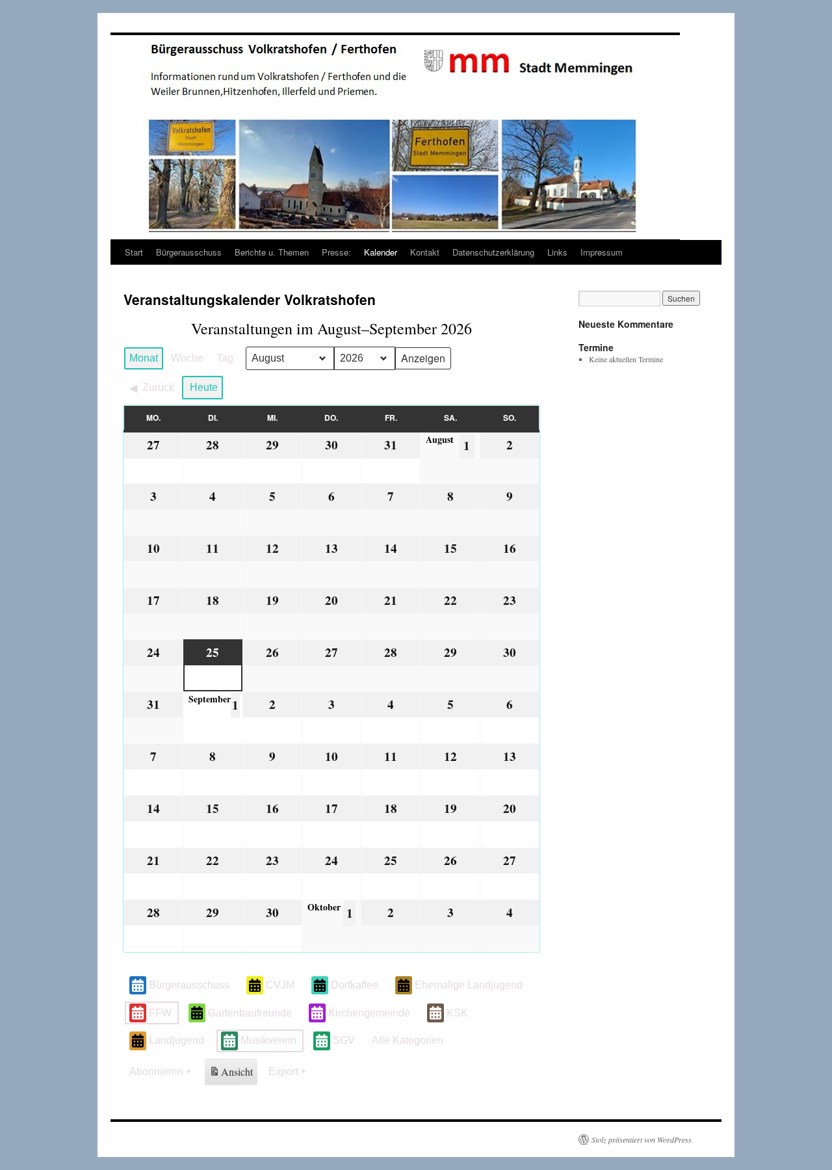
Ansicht (232, 1075)
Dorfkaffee (354, 985)
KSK (457, 1012)
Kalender (380, 252)
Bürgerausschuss (189, 252)
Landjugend (176, 1040)
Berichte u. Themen (272, 252)
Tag (224, 358)
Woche (187, 358)
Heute (204, 387)
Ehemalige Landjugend (469, 985)
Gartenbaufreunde (250, 1012)
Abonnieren (156, 1071)
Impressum (601, 252)
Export (283, 1071)
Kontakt (424, 252)
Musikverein (268, 1040)
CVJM (280, 985)
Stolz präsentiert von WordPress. (643, 1139)
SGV (344, 1040)
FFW (160, 1012)
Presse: (336, 252)
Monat (143, 358)
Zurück (158, 387)
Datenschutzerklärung (493, 252)
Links (557, 252)
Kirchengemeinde (369, 1012)
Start (134, 252)
